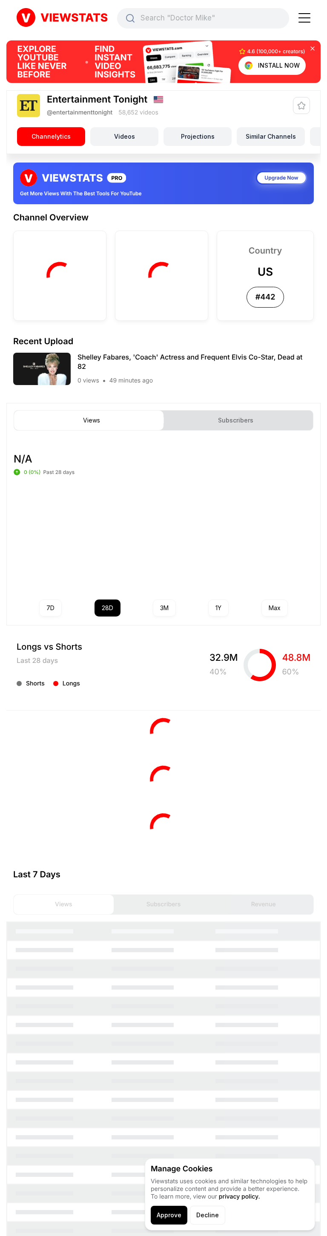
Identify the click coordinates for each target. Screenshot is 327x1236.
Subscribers (235, 420)
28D (107, 607)
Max (275, 607)
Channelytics (51, 136)
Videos (124, 136)
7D (50, 607)
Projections (198, 136)
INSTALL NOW (279, 65)
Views (91, 420)
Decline (207, 1215)
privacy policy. (239, 1196)
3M (164, 607)
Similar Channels (271, 136)
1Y (218, 607)
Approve (169, 1215)
